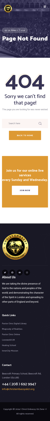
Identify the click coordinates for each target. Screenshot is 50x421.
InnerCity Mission (10, 351)
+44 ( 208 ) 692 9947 (19, 384)
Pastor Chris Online (11, 334)
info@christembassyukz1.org (18, 389)
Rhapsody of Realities (12, 329)
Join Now (25, 190)
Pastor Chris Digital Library (14, 323)
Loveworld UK (8, 340)
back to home (25, 135)
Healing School (9, 345)
